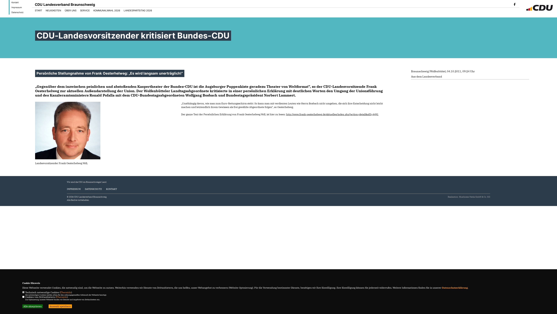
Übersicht (65, 292)
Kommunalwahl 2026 (106, 10)
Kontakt (15, 2)
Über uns (70, 10)
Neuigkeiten (53, 10)
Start (38, 10)
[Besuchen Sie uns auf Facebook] (514, 4)
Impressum (16, 7)
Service (85, 10)
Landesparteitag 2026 (138, 10)
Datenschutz (17, 12)
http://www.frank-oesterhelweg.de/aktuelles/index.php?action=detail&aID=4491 (332, 114)
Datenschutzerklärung (455, 287)
